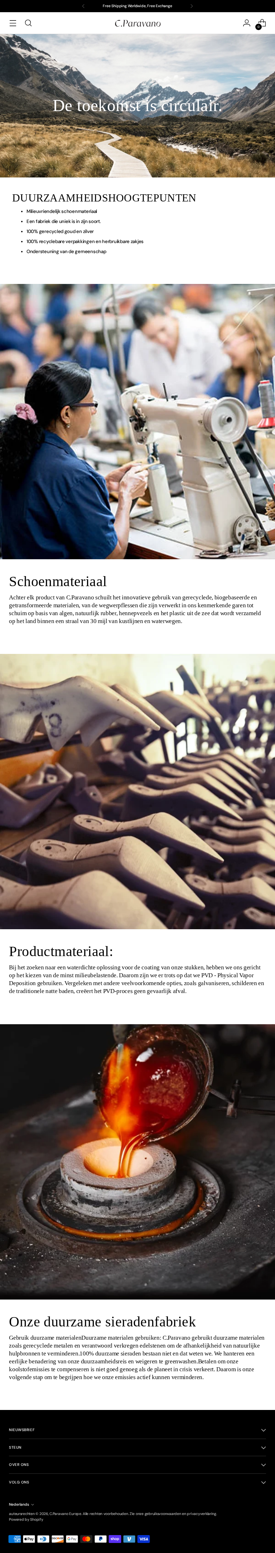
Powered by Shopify (26, 1519)
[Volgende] (191, 6)
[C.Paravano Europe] (137, 23)
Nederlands (19, 1504)
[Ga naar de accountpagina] (247, 23)
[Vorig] (83, 6)
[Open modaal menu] (12, 23)
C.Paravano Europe (65, 1513)
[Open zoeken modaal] (28, 23)
